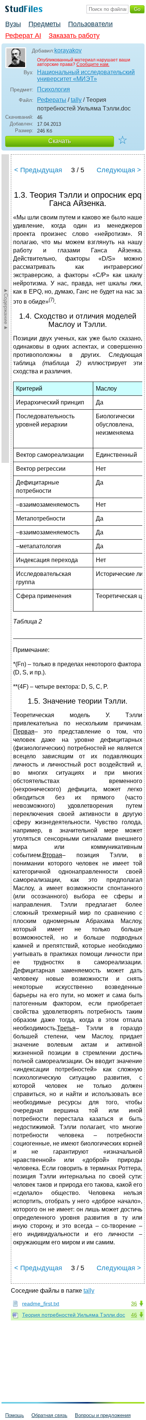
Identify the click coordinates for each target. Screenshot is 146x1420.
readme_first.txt (40, 1304)
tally (76, 100)
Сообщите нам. (92, 64)
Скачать (59, 141)
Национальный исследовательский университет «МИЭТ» (86, 75)
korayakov (68, 50)
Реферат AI (23, 35)
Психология (53, 89)
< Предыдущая (38, 170)
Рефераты (51, 100)
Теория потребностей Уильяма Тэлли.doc (73, 1315)
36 (134, 1304)
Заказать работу (74, 35)
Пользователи (90, 24)
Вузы (13, 24)
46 (134, 1315)
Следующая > (119, 170)
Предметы (44, 24)
